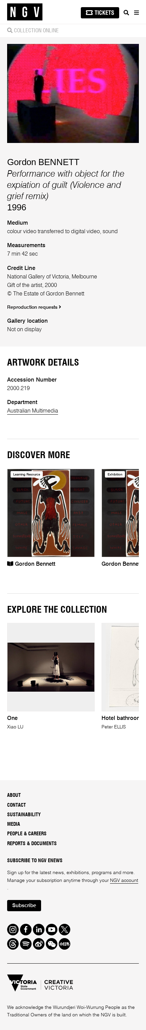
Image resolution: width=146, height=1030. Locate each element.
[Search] (126, 12)
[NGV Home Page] (24, 12)
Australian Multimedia (32, 411)
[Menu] (136, 12)
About (14, 795)
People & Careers (27, 833)
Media (13, 824)
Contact (16, 805)
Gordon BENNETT (43, 162)
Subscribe (24, 905)
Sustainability (24, 814)
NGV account (124, 880)
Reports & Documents (32, 843)
